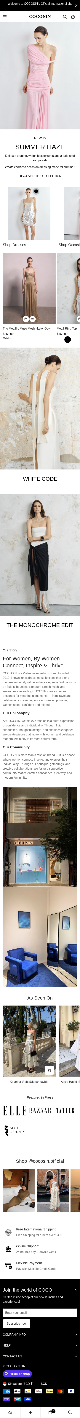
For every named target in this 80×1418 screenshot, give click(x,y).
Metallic (6, 338)
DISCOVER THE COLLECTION (40, 176)
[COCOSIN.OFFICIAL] (40, 16)
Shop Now (40, 488)
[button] (73, 16)
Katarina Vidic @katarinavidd (29, 1081)
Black (67, 339)
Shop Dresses (14, 245)
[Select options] (26, 319)
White (60, 339)
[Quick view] (32, 319)
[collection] (30, 1412)
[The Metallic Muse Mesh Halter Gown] (29, 288)
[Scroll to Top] (73, 1398)
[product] (10, 1412)
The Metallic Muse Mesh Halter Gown (27, 328)
